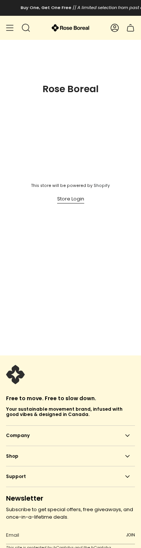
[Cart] (130, 27)
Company (18, 435)
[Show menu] (9, 27)
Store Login (70, 198)
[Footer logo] (15, 374)
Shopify (102, 185)
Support (16, 476)
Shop (12, 456)
